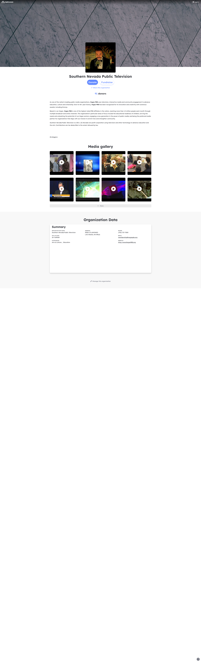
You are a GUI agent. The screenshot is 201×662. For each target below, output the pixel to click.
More (102, 206)
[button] (61, 162)
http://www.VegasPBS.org (127, 242)
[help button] (198, 659)
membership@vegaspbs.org (127, 237)
